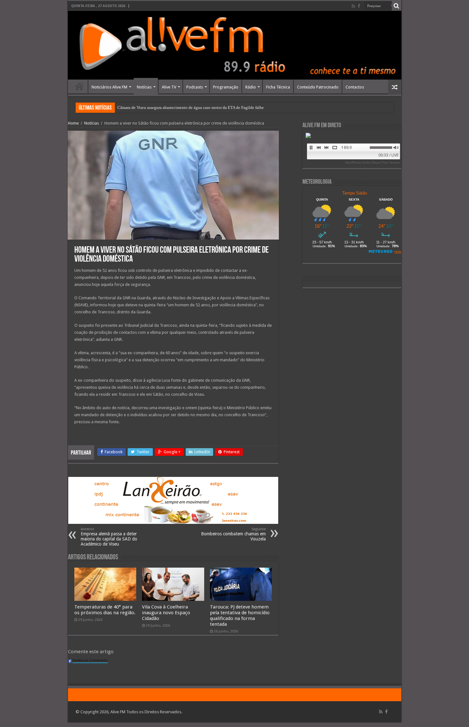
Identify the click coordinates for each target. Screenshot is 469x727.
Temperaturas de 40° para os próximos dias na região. (105, 610)
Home (79, 86)
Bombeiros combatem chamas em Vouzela (233, 534)
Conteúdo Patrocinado (318, 87)
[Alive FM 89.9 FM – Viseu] (234, 45)
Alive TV (169, 87)
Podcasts (194, 87)
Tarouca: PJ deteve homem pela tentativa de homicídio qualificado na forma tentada (240, 615)
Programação (225, 87)
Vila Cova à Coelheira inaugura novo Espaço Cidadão (166, 612)
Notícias (144, 87)
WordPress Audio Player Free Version (372, 162)
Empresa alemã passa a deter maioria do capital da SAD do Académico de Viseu (109, 537)
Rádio (250, 87)
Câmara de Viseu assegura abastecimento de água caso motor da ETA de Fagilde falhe (190, 107)
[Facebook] (359, 6)
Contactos (355, 87)
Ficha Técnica (278, 87)
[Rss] (353, 6)
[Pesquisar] (396, 6)
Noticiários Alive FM (109, 87)
